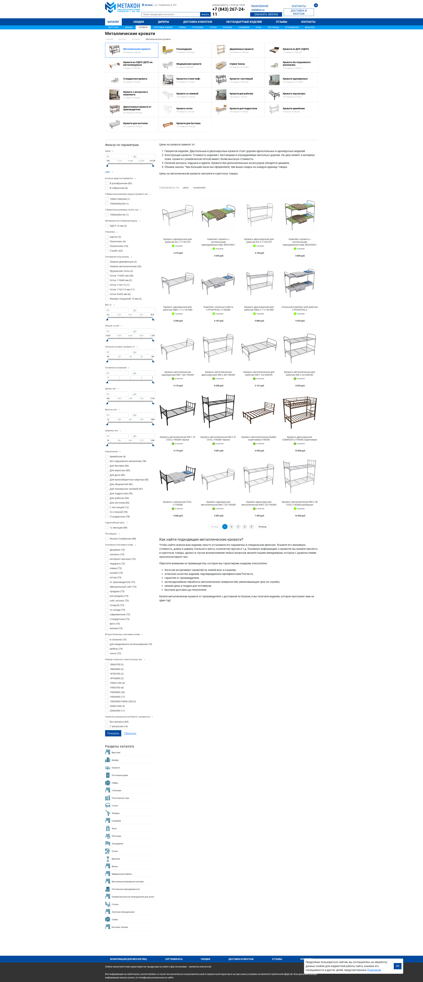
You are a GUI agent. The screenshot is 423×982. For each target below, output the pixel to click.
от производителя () (122, 582)
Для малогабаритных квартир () (129, 479)
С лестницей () (119, 507)
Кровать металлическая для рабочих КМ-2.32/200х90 (299, 373)
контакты (299, 6)
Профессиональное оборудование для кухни (133, 897)
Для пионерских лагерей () (126, 488)
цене (185, 187)
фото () (115, 623)
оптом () (115, 577)
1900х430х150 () (119, 214)
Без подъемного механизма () (128, 461)
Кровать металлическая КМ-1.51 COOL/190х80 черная (178, 438)
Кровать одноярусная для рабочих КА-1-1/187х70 (177, 240)
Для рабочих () (119, 498)
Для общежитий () (121, 484)
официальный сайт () (123, 586)
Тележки (227, 27)
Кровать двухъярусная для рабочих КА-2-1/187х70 (259, 240)
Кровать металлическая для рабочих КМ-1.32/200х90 (258, 373)
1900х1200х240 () (120, 199)
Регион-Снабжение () (123, 538)
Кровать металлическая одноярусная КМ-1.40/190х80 (178, 373)
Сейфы (182, 27)
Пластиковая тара (120, 798)
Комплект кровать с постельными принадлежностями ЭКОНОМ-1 (218, 242)
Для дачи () (117, 474)
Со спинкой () (118, 511)
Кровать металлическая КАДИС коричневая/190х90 (258, 438)
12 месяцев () (118, 527)
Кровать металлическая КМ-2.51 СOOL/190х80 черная (218, 438)
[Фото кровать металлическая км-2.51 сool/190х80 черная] (218, 412)
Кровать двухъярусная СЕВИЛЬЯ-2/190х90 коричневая (299, 438)
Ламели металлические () (125, 266)
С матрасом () (119, 726)
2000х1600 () (117, 706)
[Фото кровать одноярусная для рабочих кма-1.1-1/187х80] (177, 282)
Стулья (115, 904)
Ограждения (292, 27)
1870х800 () (116, 678)
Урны (258, 27)
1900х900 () (117, 696)
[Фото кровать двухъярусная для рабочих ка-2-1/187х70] (259, 214)
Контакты (308, 21)
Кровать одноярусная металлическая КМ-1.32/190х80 (218, 503)
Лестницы (273, 27)
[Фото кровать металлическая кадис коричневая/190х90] (259, 412)
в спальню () (118, 639)
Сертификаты (173, 959)
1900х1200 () (117, 682)
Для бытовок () (119, 465)
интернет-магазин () (122, 558)
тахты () (115, 653)
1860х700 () (116, 664)
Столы (213, 27)
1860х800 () (116, 669)
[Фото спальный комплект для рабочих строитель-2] (299, 282)
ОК (397, 966)
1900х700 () (116, 687)
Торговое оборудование (123, 912)
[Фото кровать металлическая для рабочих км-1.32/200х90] (259, 347)
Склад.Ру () (117, 605)
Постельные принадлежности (126, 889)
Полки (115, 851)
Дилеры (163, 21)
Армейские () (118, 456)
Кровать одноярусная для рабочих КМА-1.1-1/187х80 (177, 308)
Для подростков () (121, 493)
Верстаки (113, 27)
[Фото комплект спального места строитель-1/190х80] (218, 282)
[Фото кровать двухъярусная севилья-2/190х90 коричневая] (299, 412)
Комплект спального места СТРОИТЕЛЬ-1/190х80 (218, 308)
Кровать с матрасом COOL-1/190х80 (177, 503)
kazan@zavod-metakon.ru (260, 7)
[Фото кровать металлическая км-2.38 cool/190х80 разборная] (299, 477)
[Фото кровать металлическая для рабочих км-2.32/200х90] (299, 347)
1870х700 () (116, 673)
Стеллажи (197, 27)
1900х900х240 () (119, 203)
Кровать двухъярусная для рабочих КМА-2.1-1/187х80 (259, 308)
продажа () (117, 591)
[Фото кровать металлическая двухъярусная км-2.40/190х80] (218, 347)
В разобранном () (121, 183)
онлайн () (116, 572)
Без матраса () (119, 721)
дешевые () (117, 549)
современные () (120, 614)
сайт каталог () (119, 600)
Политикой (374, 970)
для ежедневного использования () (131, 644)
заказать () (117, 554)
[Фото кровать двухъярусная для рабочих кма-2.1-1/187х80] (259, 282)
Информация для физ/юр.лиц (128, 959)
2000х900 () (117, 710)
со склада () (117, 609)
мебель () (116, 648)
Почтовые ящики (163, 27)
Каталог (113, 21)
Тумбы (115, 919)
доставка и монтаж (299, 12)
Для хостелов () (119, 502)
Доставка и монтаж (197, 21)
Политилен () (118, 241)
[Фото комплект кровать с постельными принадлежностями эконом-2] (299, 214)
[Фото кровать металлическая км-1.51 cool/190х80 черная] (177, 412)
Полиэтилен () (119, 246)
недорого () (117, 563)
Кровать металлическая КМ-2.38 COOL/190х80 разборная (300, 503)
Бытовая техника (120, 927)
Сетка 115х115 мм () (122, 289)
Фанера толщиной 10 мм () (125, 298)
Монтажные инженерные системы (128, 881)
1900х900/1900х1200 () (123, 701)
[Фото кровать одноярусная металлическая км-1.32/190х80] (218, 477)
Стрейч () (116, 250)
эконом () (116, 628)
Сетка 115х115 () (119, 284)
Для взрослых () (120, 470)
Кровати (143, 27)
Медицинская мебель (122, 874)
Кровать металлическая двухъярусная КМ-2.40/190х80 (218, 373)
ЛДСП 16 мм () (118, 225)
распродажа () (119, 595)
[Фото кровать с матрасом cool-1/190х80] (177, 477)
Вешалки (310, 27)
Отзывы (281, 21)
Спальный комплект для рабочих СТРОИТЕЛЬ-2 (299, 308)
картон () (115, 236)
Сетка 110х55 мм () (121, 275)
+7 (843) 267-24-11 (228, 12)
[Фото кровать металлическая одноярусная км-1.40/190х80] (177, 347)
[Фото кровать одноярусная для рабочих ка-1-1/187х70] (177, 214)
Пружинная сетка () (121, 270)
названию (199, 187)
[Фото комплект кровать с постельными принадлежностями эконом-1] (218, 214)
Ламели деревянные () (123, 261)
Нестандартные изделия (244, 21)
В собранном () (119, 187)
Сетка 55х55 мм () (120, 294)
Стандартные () (120, 516)
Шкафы (129, 27)
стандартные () (119, 619)
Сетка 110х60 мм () (121, 280)
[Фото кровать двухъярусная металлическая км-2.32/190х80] (259, 477)
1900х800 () (117, 692)
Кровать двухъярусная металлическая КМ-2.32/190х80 (259, 503)
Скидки (138, 21)
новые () (116, 568)
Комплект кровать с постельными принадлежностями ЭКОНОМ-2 (300, 242)
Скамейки (244, 27)
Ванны (115, 866)
